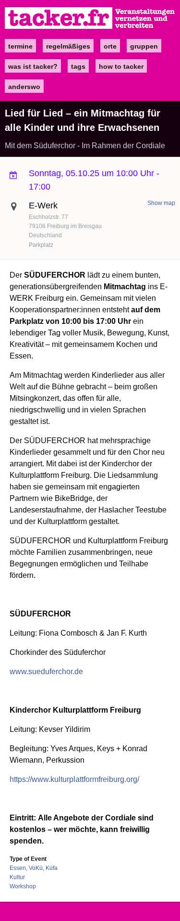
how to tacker (121, 66)
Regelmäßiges (68, 46)
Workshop (23, 886)
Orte (110, 46)
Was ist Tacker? (33, 66)
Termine (20, 46)
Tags (78, 66)
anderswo (24, 86)
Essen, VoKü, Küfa (34, 868)
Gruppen (144, 46)
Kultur (17, 877)
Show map (161, 203)
